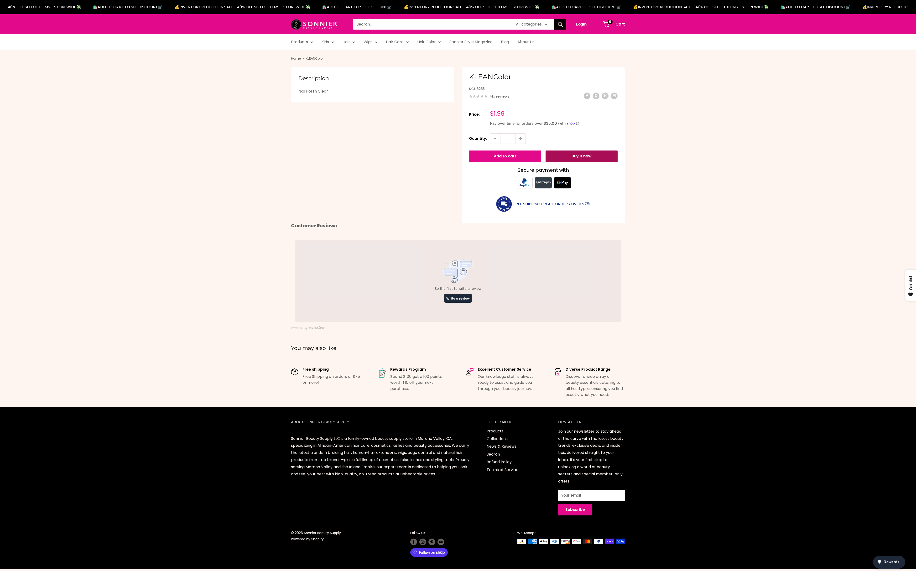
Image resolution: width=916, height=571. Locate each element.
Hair (346, 42)
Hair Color (426, 42)
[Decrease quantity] (495, 139)
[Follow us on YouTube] (440, 542)
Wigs (368, 42)
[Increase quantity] (520, 139)
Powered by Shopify (307, 539)
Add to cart (505, 156)
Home (296, 58)
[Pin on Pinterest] (596, 95)
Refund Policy (499, 462)
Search (493, 454)
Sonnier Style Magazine (471, 42)
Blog (505, 42)
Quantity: (478, 138)
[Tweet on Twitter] (605, 95)
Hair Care (395, 42)
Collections (497, 438)
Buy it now (582, 156)
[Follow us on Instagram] (422, 542)
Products (299, 42)
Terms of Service (502, 469)
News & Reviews (501, 446)
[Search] (560, 24)
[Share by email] (614, 95)
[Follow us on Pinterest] (431, 542)
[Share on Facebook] (587, 95)
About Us (525, 42)
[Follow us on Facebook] (413, 542)
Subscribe (575, 509)
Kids (325, 42)
